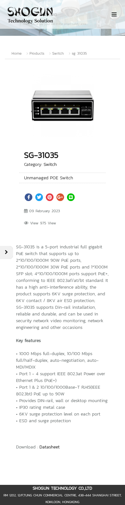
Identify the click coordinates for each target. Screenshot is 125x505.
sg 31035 (79, 53)
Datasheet (49, 447)
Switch (58, 53)
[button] (101, 78)
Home (16, 53)
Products (36, 53)
